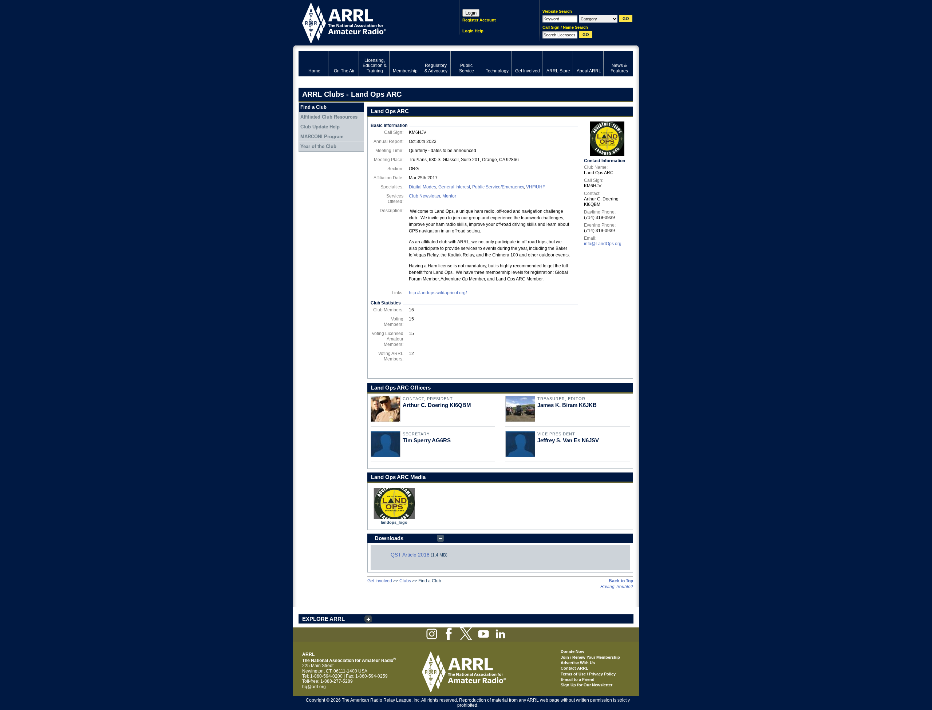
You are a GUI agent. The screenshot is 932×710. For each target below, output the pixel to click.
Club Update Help (320, 126)
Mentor (449, 196)
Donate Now (572, 651)
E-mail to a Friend (578, 679)
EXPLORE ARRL (323, 619)
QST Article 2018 (410, 555)
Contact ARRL (574, 668)
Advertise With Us (578, 663)
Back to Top (621, 580)
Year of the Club (318, 146)
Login (471, 13)
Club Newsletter (424, 196)
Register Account (479, 20)
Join (565, 657)
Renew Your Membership (596, 657)
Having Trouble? (616, 586)
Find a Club (313, 107)
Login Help (472, 31)
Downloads (389, 538)
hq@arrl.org (314, 686)
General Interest (454, 187)
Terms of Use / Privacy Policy (588, 674)
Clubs (405, 580)
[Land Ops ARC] (607, 138)
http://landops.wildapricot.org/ (438, 292)
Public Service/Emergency (498, 187)
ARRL (369, 22)
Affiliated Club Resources (329, 117)
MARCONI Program (322, 136)
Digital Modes (422, 187)
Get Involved (379, 580)
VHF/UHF (535, 187)
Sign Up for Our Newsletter (586, 685)
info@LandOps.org (602, 243)
